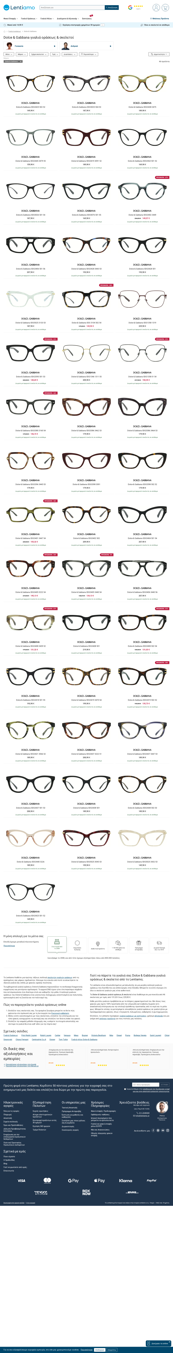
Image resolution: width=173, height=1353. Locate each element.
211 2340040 (144, 1113)
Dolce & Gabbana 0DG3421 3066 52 (31, 754)
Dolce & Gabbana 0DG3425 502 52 (30, 107)
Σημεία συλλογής (11, 1121)
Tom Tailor (63, 1039)
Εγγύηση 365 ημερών (41, 1126)
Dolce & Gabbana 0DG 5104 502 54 (86, 323)
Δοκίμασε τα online (160, 1343)
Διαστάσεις (68, 54)
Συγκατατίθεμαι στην (148, 1090)
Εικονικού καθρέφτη (60, 1013)
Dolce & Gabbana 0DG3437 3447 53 (142, 754)
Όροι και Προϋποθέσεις (13, 1125)
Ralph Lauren (45, 1035)
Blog (5, 1163)
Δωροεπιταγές (68, 1126)
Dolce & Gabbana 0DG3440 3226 (30, 862)
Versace (67, 1035)
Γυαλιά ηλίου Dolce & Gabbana (84, 1039)
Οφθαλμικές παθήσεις (100, 1114)
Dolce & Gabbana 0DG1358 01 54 (142, 377)
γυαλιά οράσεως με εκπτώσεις (133, 1016)
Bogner (85, 1035)
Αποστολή (8, 1118)
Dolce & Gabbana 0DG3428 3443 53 (86, 269)
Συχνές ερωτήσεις (40, 1111)
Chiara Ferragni (22, 1039)
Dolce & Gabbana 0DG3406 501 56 (30, 269)
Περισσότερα (86, 1349)
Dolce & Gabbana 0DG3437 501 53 (30, 808)
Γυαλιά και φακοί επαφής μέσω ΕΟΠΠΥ (101, 1125)
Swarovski (8, 1039)
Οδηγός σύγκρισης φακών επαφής (102, 1134)
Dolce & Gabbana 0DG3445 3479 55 (31, 161)
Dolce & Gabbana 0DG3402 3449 (142, 215)
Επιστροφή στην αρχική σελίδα (14, 1203)
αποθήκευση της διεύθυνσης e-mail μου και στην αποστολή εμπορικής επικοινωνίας (151, 1090)
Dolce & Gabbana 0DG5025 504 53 (86, 107)
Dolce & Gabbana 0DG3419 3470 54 (86, 700)
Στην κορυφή (30, 1203)
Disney (52, 1039)
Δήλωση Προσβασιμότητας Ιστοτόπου (15, 1129)
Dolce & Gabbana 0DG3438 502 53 (142, 808)
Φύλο (8, 54)
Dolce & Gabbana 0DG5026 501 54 (30, 215)
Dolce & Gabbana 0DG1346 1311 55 (86, 377)
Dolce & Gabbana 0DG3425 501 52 (30, 916)
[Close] (169, 1341)
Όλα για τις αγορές (11, 1111)
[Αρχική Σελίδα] (4, 31)
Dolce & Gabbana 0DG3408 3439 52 (31, 646)
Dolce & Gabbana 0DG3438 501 (86, 808)
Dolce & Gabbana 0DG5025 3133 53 (31, 323)
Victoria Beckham (98, 1035)
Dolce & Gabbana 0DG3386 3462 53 (86, 431)
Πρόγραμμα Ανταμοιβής (71, 1111)
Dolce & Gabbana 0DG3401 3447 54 (31, 538)
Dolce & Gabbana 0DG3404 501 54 (142, 538)
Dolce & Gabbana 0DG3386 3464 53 (142, 431)
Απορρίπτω (111, 1350)
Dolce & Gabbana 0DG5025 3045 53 (86, 862)
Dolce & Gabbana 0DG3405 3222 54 (31, 592)
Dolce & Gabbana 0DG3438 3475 (142, 107)
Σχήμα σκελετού (37, 54)
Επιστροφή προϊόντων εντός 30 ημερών (45, 1121)
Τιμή (54, 54)
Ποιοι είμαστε (9, 1156)
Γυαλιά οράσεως (14, 31)
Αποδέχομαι (99, 1350)
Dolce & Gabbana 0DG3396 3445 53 (31, 484)
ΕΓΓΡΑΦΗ (164, 1085)
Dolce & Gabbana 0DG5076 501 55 (86, 215)
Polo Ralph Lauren (29, 1035)
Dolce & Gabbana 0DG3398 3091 (86, 484)
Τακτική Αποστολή (69, 1107)
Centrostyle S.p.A (39, 1039)
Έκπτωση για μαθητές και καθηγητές (72, 1115)
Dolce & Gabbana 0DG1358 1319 (142, 323)
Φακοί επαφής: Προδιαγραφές (103, 1111)
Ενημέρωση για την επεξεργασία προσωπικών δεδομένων (15, 1136)
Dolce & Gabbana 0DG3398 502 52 (142, 484)
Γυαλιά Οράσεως (11, 1035)
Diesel (119, 1035)
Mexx (76, 1035)
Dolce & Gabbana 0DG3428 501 (142, 269)
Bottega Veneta (140, 1035)
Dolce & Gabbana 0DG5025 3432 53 (142, 862)
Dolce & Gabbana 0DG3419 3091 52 (86, 161)
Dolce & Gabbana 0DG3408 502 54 (142, 646)
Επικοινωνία (9, 1170)
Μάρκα (20, 54)
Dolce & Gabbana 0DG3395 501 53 (30, 377)
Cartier (57, 1035)
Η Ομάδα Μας (9, 1160)
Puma (127, 1035)
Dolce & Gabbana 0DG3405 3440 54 (86, 592)
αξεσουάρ (159, 1016)
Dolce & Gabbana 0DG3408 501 (86, 646)
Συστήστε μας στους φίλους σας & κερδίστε (73, 1121)
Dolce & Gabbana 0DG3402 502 (86, 538)
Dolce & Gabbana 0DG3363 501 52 (142, 161)
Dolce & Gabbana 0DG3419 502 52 (142, 700)
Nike (111, 1035)
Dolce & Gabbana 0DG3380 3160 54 (31, 431)
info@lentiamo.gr (142, 1116)
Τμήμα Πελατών (39, 1129)
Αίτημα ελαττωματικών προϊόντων (42, 1115)
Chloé (167, 1035)
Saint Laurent (155, 1035)
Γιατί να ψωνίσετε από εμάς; (15, 1167)
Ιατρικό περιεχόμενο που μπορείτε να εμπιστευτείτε (102, 1119)
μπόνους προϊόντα (107, 1018)
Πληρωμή (7, 1114)
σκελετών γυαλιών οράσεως (60, 977)
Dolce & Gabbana (11, 61)
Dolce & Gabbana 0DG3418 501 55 (30, 700)
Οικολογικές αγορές (70, 1130)
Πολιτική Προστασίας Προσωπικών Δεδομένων (14, 1143)
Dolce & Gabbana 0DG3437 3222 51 (86, 754)
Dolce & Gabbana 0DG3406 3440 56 (142, 592)
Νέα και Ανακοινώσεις (100, 1129)
